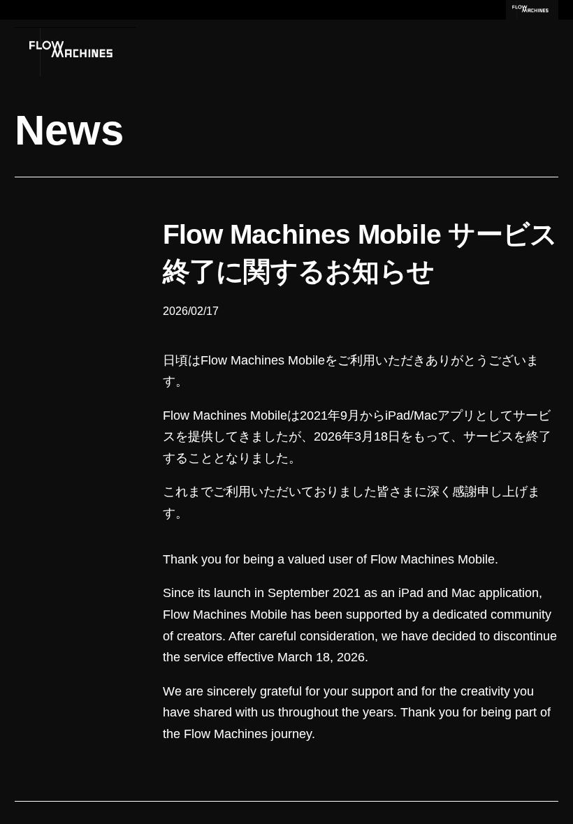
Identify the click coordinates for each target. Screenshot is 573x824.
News (69, 130)
